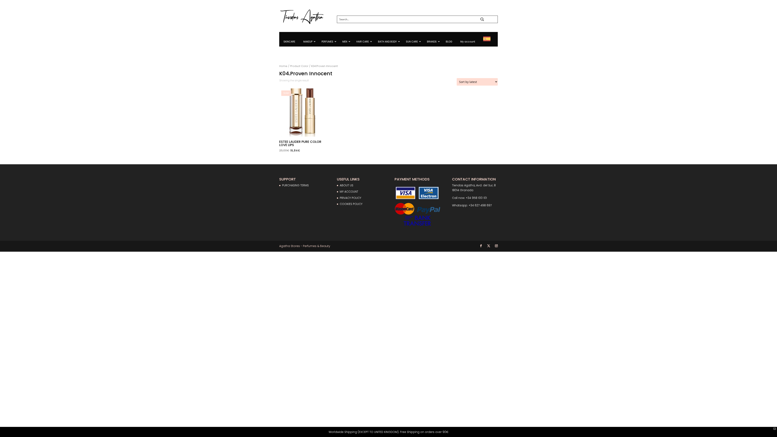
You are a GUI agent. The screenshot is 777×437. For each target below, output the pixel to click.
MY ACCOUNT (349, 192)
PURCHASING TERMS (295, 185)
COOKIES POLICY (351, 204)
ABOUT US (346, 185)
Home (283, 66)
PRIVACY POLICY (350, 198)
